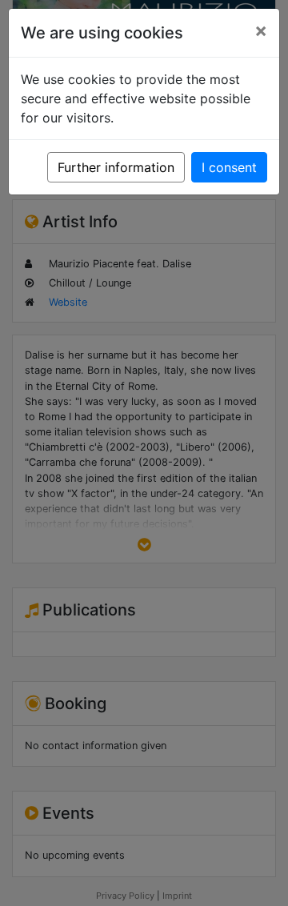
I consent (229, 167)
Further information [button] (116, 167)
